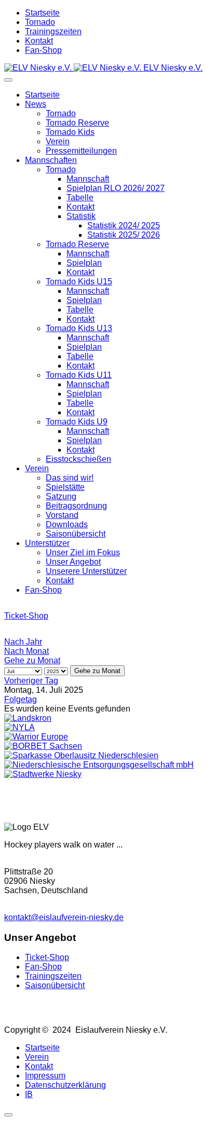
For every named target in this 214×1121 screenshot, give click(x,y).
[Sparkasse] (81, 755)
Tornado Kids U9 (77, 421)
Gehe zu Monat (32, 660)
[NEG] (99, 764)
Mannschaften (51, 160)
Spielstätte (65, 487)
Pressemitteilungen (81, 150)
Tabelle (79, 197)
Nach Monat (26, 651)
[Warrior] (36, 736)
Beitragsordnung (76, 505)
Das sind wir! (69, 477)
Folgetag (20, 699)
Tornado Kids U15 (79, 281)
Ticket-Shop (26, 615)
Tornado (40, 22)
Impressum (45, 1075)
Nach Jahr (23, 641)
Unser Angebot (73, 561)
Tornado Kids (70, 132)
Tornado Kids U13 (79, 328)
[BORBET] (43, 746)
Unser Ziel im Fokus (83, 552)
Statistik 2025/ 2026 (123, 234)
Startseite (42, 12)
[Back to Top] (8, 1114)
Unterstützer (47, 543)
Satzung (61, 496)
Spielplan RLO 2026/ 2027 (115, 188)
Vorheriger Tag (31, 680)
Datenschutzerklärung (65, 1085)
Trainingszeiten (53, 31)
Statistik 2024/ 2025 (123, 225)
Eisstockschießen (78, 459)
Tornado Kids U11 (79, 375)
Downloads (67, 524)
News (35, 104)
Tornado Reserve (77, 122)
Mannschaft (87, 178)
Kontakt (39, 40)
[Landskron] (27, 718)
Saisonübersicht (75, 533)
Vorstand (62, 515)
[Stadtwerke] (43, 774)
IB (29, 1094)
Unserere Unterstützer (86, 571)
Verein (58, 141)
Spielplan (84, 262)
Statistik (81, 216)
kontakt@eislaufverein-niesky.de (64, 917)
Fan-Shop (43, 50)
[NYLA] (19, 727)
